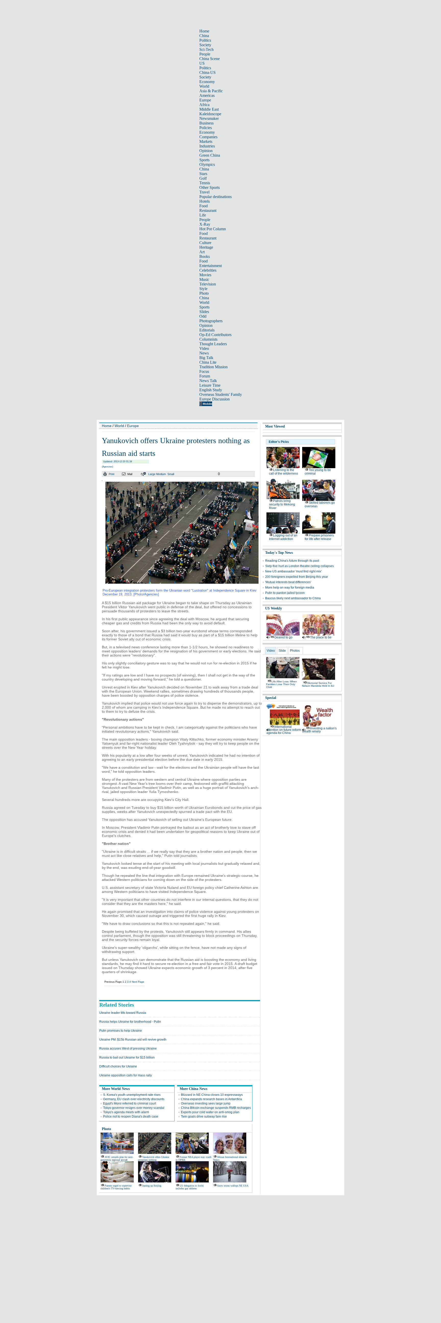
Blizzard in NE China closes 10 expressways (212, 1095)
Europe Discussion (214, 399)
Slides (204, 311)
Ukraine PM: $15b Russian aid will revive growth (132, 1039)
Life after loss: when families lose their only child (281, 684)
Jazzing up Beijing (151, 1185)
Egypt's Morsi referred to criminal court (129, 1103)
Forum (204, 376)
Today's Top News (279, 553)
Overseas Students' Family (220, 394)
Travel (204, 192)
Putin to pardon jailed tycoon (285, 593)
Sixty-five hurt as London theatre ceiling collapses (299, 566)
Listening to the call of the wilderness (283, 471)
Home (204, 31)
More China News (193, 1089)
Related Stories (116, 1005)
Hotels (204, 201)
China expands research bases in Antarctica (211, 1099)
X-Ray (204, 224)
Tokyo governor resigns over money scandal (133, 1108)
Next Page (138, 981)
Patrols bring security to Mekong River (282, 504)
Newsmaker (209, 118)
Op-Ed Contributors (215, 334)
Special (270, 698)
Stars (203, 173)
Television (207, 284)
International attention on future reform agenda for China (283, 730)
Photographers (211, 321)
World (204, 86)
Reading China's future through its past (292, 560)
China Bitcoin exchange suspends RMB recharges (216, 1108)
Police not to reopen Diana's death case (130, 1116)
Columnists (208, 339)
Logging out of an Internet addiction (283, 537)
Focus (204, 371)
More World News (116, 1089)
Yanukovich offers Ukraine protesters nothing (153, 1158)
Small (170, 474)
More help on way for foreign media (289, 587)
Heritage (206, 247)
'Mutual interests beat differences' (288, 582)
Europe (205, 100)
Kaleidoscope (210, 114)
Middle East (209, 109)
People (204, 54)
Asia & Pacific (211, 91)
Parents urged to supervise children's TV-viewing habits (116, 1187)
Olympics (207, 164)
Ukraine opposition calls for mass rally (125, 1075)
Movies (205, 275)
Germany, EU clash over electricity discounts (133, 1099)
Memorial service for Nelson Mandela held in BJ (318, 684)
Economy (207, 81)
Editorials (207, 330)
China (204, 35)
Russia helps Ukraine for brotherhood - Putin (130, 1021)
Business (206, 123)
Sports (204, 160)
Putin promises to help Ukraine (120, 1030)
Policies (205, 127)
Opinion (206, 150)
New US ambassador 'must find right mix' (293, 571)
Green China (209, 155)
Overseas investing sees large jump (205, 1103)
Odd (202, 316)
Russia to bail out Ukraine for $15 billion (127, 1057)
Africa (204, 104)
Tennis (204, 183)
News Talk (208, 380)
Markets (205, 141)
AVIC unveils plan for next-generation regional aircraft (117, 1158)
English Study (210, 390)
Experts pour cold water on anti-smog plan (210, 1112)
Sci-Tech (206, 49)
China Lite (207, 362)
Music (204, 279)
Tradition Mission (213, 367)
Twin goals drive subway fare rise (204, 1116)
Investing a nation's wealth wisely (319, 730)
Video (204, 348)
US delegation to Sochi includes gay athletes (190, 1187)
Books (204, 256)
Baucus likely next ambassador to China (293, 598)
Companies (208, 137)
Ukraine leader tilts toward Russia (122, 1013)
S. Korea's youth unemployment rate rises (132, 1095)
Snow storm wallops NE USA (232, 1185)
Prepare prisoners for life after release (319, 537)
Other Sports (209, 187)
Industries (207, 146)
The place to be (321, 637)
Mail (129, 474)
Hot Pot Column (212, 229)
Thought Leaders (213, 344)
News (204, 353)
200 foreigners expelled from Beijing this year (296, 577)
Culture (205, 242)
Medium (161, 474)
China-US (207, 72)
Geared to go (283, 637)
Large (151, 474)
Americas (207, 95)
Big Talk (206, 357)
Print (111, 474)
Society (205, 45)
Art (202, 252)
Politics (205, 40)
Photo (204, 293)
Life (202, 215)
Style (203, 288)
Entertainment (210, 265)
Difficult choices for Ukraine (118, 1066)
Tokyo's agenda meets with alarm (126, 1112)
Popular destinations (215, 196)
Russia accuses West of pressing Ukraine (128, 1048)
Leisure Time (209, 385)
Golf (203, 178)
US (202, 63)
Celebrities (207, 270)
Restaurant (207, 210)
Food (203, 206)
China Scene (209, 58)
